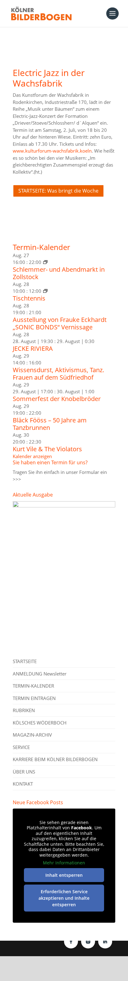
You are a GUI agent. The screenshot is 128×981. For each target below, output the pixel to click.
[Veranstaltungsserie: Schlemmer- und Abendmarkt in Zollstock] (45, 262)
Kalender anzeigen (32, 456)
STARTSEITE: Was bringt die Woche (58, 190)
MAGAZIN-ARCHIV (32, 735)
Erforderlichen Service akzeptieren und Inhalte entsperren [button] (64, 898)
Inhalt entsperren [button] (64, 875)
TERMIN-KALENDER (33, 686)
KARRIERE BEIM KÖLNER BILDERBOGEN (55, 759)
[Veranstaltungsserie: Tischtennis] (45, 291)
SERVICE (21, 747)
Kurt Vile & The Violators (47, 449)
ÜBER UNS (24, 772)
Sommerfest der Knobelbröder (57, 399)
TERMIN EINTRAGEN (34, 698)
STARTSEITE (25, 661)
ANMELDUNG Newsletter (39, 674)
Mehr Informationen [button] (64, 863)
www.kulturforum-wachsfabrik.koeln (52, 151)
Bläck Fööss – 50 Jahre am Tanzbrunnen (50, 424)
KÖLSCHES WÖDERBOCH (39, 723)
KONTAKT (23, 784)
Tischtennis (29, 298)
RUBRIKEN (24, 710)
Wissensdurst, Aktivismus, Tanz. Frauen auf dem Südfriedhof (58, 373)
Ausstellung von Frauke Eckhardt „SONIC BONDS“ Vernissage (60, 323)
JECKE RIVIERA (33, 348)
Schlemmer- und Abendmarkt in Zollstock (59, 273)
